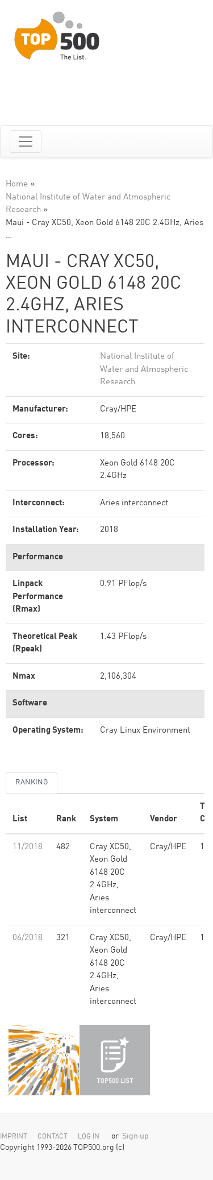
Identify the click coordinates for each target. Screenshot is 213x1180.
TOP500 (44, 1060)
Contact (52, 1136)
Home (17, 184)
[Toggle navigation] (25, 141)
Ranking (31, 782)
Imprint (13, 1136)
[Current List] (115, 1060)
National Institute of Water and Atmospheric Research (144, 369)
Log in (88, 1136)
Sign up (135, 1136)
